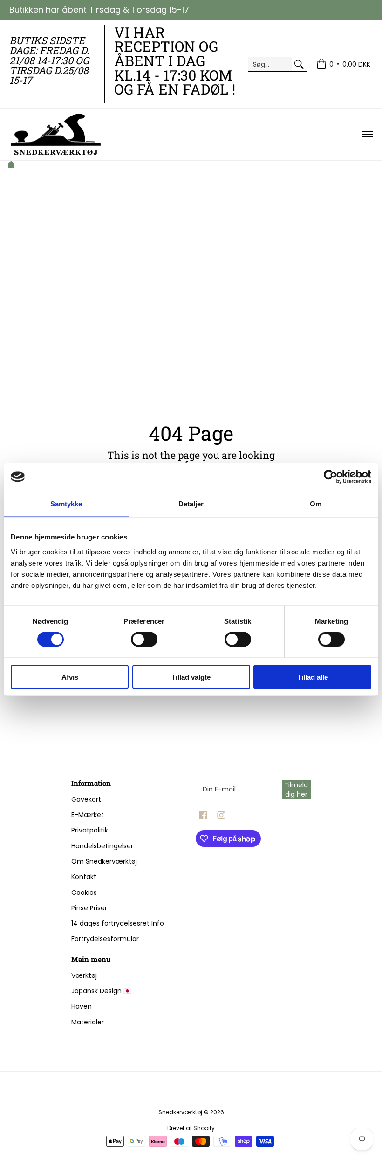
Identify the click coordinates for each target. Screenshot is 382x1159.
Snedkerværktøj (180, 1112)
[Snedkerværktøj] (55, 134)
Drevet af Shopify (191, 1128)
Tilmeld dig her (296, 789)
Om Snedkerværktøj (104, 861)
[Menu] (367, 134)
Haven (81, 1006)
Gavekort (86, 799)
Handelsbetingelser (102, 846)
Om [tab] (315, 504)
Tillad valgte (191, 677)
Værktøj (84, 975)
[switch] (144, 639)
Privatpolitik (89, 830)
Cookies (84, 892)
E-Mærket (87, 814)
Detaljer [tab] (191, 504)
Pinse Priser (89, 908)
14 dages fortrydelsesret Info (117, 923)
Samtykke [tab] (66, 504)
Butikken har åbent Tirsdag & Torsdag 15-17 (99, 9)
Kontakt (83, 876)
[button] (203, 815)
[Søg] (299, 64)
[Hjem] (11, 165)
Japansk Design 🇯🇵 (101, 990)
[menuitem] (343, 64)
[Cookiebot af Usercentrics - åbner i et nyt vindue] (330, 477)
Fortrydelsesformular (105, 938)
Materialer (87, 1022)
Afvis (69, 677)
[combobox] (270, 64)
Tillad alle (312, 677)
